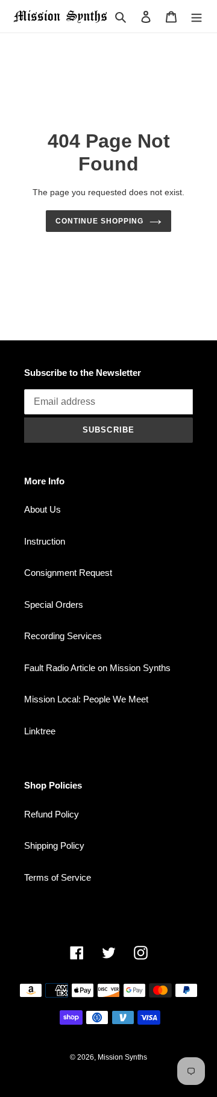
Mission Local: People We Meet (86, 699)
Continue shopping (99, 221)
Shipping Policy (54, 845)
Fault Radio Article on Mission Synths (97, 668)
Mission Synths (122, 1057)
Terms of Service (57, 877)
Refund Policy (51, 814)
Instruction (44, 541)
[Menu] (196, 17)
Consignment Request (68, 572)
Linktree (39, 731)
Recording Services (63, 636)
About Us (42, 509)
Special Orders (53, 604)
